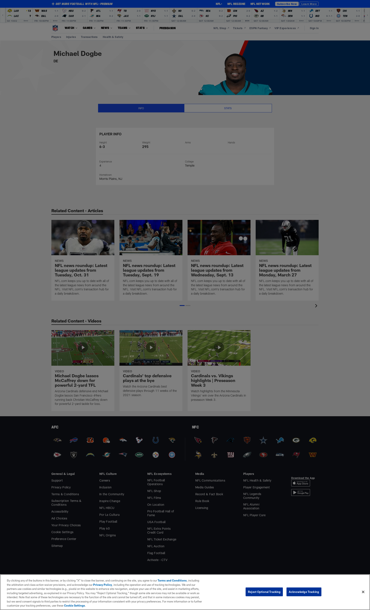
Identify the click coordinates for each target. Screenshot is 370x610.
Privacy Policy (102, 584)
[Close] (363, 592)
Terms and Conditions (172, 580)
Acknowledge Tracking (304, 591)
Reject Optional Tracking (264, 591)
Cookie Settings (74, 605)
